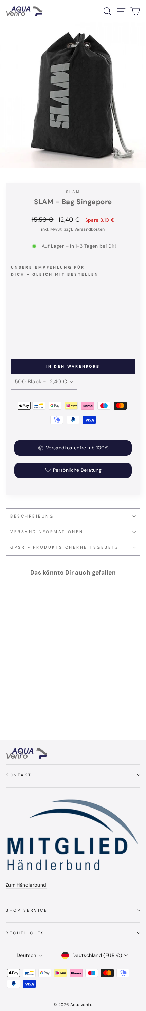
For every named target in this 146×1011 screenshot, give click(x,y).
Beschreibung (32, 516)
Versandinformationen (47, 531)
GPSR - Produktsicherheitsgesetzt (66, 547)
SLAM (73, 191)
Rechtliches (25, 933)
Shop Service (27, 910)
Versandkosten (89, 229)
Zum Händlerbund (26, 885)
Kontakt (19, 775)
